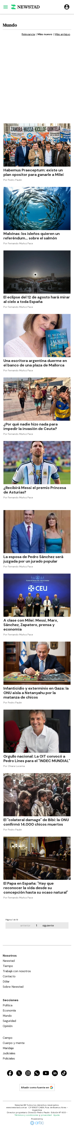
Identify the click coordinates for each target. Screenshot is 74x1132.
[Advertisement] (37, 84)
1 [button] (36, 925)
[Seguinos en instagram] (28, 1073)
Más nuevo (45, 34)
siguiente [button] (48, 925)
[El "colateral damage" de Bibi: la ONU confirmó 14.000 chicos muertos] (37, 794)
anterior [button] (25, 925)
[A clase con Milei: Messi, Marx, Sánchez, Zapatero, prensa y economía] (37, 595)
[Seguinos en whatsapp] (37, 1073)
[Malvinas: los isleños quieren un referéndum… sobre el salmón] (37, 208)
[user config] (67, 7)
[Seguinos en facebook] (10, 1073)
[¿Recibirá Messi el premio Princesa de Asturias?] (37, 462)
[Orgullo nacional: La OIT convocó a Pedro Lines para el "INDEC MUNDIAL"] (37, 731)
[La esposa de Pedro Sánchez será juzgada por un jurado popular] (37, 531)
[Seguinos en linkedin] (55, 1073)
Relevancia (28, 34)
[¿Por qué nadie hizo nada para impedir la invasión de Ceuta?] (37, 399)
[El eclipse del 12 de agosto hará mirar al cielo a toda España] (37, 272)
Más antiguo (62, 34)
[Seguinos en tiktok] (64, 1073)
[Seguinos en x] (19, 1073)
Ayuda (56, 1115)
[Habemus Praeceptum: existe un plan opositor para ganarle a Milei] (37, 145)
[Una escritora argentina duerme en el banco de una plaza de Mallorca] (37, 335)
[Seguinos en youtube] (46, 1073)
